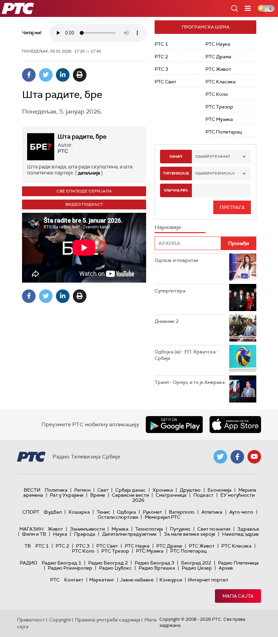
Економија (219, 490)
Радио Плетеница (238, 563)
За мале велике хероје (189, 534)
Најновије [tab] (168, 227)
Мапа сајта (238, 596)
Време (97, 495)
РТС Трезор (219, 107)
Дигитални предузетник (129, 534)
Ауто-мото (241, 512)
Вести (32, 490)
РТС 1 (161, 44)
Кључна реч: (176, 190)
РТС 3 (161, 69)
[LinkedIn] (63, 75)
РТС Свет (165, 82)
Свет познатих (214, 529)
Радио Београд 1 (61, 563)
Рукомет (152, 512)
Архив (226, 568)
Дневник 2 (167, 321)
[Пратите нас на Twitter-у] (220, 457)
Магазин (31, 529)
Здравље (248, 529)
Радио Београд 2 (108, 563)
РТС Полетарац (223, 132)
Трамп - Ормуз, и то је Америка (190, 382)
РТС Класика (220, 82)
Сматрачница (171, 495)
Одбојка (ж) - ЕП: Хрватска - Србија (186, 355)
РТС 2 (161, 57)
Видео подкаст (84, 204)
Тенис (103, 512)
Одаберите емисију (215, 173)
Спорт (30, 512)
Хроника (163, 490)
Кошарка (79, 512)
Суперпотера (170, 291)
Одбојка (126, 512)
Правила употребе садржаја (107, 620)
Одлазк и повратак (177, 260)
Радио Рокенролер (70, 568)
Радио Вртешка (157, 568)
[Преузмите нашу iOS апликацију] (235, 424)
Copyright (60, 620)
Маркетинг (101, 580)
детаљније (89, 173)
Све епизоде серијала (84, 191)
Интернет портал (208, 580)
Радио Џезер (197, 568)
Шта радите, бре (82, 136)
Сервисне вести (130, 495)
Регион (82, 490)
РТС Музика (219, 119)
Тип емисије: (176, 173)
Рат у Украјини (66, 495)
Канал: (176, 156)
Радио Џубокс (115, 568)
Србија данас (130, 490)
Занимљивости (87, 529)
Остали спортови (118, 517)
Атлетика (211, 512)
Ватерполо (182, 512)
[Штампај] (79, 75)
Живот (55, 529)
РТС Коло (216, 94)
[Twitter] (46, 75)
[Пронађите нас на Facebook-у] (237, 457)
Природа (84, 534)
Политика (56, 490)
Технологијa (149, 529)
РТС (55, 580)
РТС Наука (217, 44)
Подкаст (203, 495)
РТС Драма (218, 57)
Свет (102, 490)
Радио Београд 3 (154, 563)
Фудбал (53, 512)
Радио (28, 563)
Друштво (190, 490)
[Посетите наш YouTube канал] (254, 457)
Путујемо (180, 529)
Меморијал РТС (162, 517)
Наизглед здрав (240, 534)
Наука (60, 534)
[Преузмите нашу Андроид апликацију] (174, 424)
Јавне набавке (137, 580)
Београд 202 (196, 563)
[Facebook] (29, 75)
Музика (120, 529)
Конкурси (170, 580)
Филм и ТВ (34, 534)
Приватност (31, 620)
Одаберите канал (212, 156)
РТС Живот (218, 69)
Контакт (73, 580)
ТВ (27, 546)
